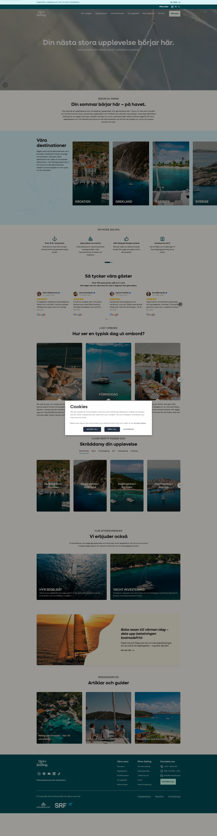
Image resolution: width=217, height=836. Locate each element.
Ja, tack (173, 2)
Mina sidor (163, 7)
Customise (128, 429)
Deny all (112, 429)
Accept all (92, 429)
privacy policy (140, 423)
